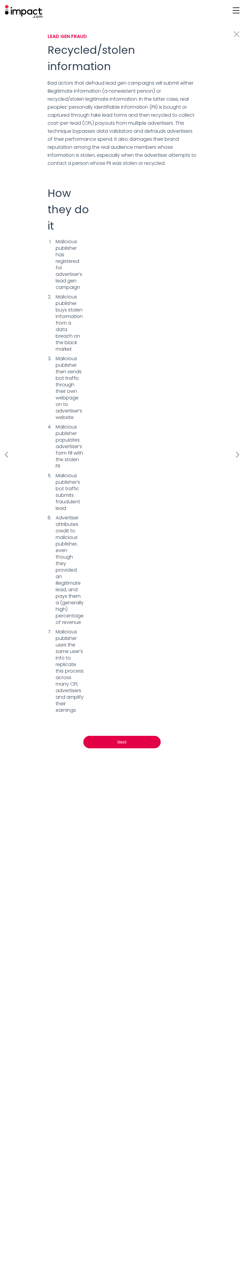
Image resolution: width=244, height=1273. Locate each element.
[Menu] (235, 10)
